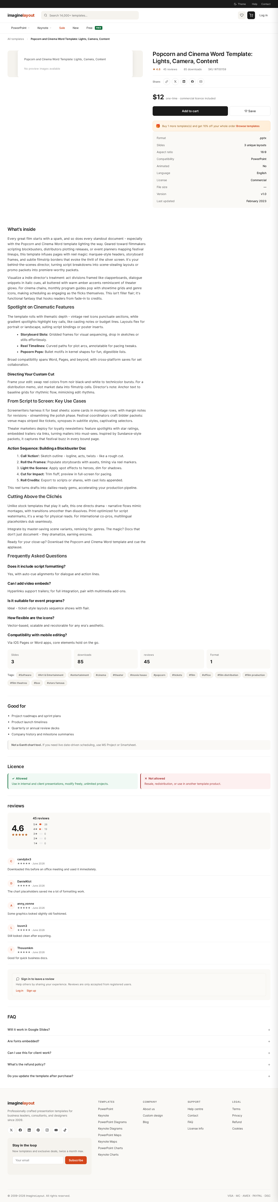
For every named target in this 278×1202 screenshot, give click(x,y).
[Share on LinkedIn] (183, 81)
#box (37, 682)
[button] (75, 63)
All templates (16, 39)
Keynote (42, 28)
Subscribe (76, 1160)
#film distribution (228, 675)
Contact (265, 3)
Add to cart (190, 111)
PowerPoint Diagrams (112, 1122)
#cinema (101, 675)
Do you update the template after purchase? (40, 1076)
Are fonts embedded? (23, 1041)
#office (206, 675)
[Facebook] (20, 1130)
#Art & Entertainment (50, 675)
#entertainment (79, 675)
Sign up (31, 990)
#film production (255, 675)
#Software (25, 675)
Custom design (153, 1115)
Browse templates (247, 126)
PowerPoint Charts (110, 1148)
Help (254, 3)
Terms (236, 1109)
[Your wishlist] (242, 15)
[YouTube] (56, 1130)
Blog (146, 1122)
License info (196, 1128)
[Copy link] (166, 81)
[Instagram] (47, 1130)
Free (93, 28)
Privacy (237, 1115)
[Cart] (251, 15)
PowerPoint (18, 28)
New (76, 28)
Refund (237, 1122)
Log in (263, 15)
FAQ (190, 1122)
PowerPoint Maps (109, 1135)
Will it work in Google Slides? (29, 1029)
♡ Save (250, 111)
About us (149, 1109)
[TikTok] (65, 1130)
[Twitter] (11, 1130)
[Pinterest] (38, 1130)
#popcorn (159, 675)
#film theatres (18, 682)
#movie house (138, 675)
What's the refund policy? (26, 1064)
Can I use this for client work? (29, 1053)
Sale (62, 28)
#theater (118, 675)
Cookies (237, 1128)
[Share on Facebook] (192, 81)
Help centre (195, 1109)
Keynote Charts (108, 1154)
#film (192, 675)
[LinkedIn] (29, 1130)
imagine (21, 15)
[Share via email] (200, 81)
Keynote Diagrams (110, 1128)
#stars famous (56, 682)
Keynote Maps (107, 1141)
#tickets (177, 675)
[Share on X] (175, 81)
